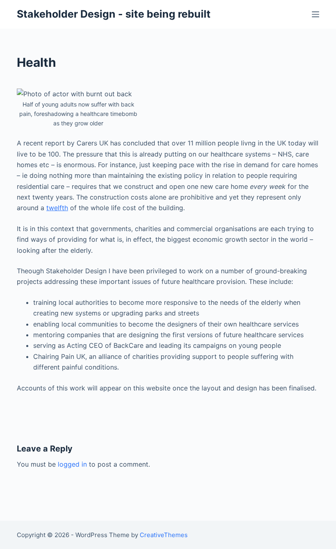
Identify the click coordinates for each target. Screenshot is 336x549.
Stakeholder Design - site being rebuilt (114, 14)
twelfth (57, 208)
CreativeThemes (164, 535)
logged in (72, 464)
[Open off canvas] (315, 14)
